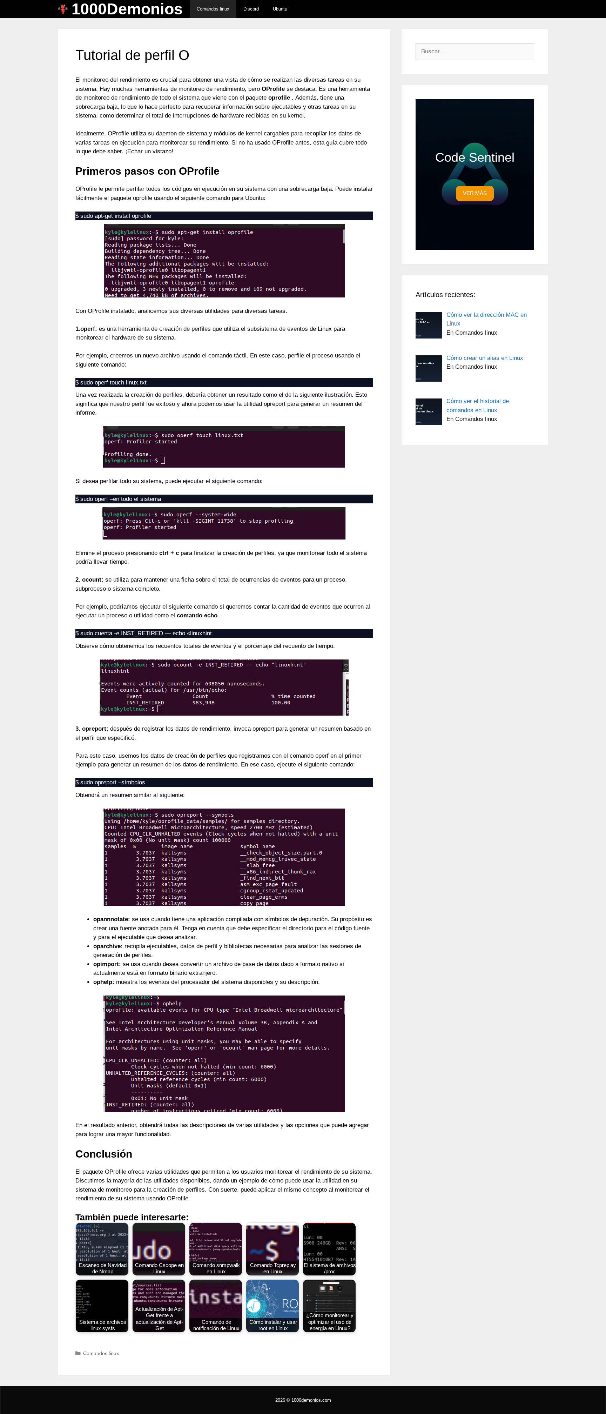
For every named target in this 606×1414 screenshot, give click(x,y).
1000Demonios (127, 9)
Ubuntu (280, 9)
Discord (251, 9)
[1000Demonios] (65, 9)
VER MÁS (475, 193)
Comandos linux (213, 9)
